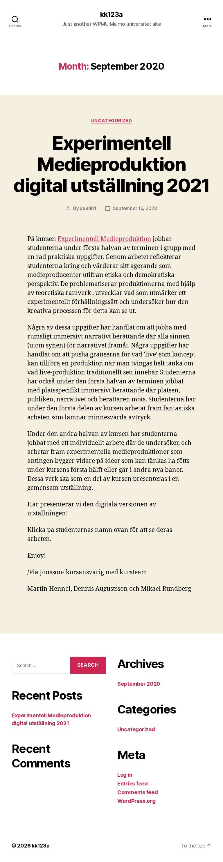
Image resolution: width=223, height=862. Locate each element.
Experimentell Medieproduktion (104, 239)
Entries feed (132, 783)
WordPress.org (136, 801)
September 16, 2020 (135, 208)
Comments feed (137, 792)
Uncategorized (111, 120)
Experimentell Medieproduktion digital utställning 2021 (111, 164)
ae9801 (88, 208)
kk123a (111, 14)
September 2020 (138, 684)
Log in (124, 775)
